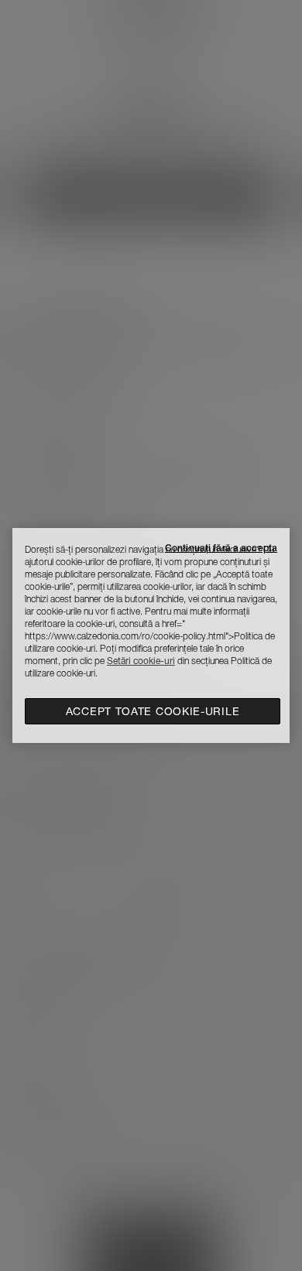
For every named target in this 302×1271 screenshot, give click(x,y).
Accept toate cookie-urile (153, 711)
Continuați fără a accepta (221, 548)
